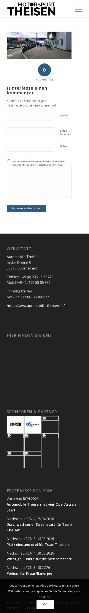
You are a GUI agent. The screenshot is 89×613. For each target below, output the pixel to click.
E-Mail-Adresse (66, 132)
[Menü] (76, 9)
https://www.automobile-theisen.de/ (36, 305)
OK (45, 604)
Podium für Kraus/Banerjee (29, 573)
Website (64, 146)
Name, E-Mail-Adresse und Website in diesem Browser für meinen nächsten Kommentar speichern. (39, 165)
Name (64, 115)
